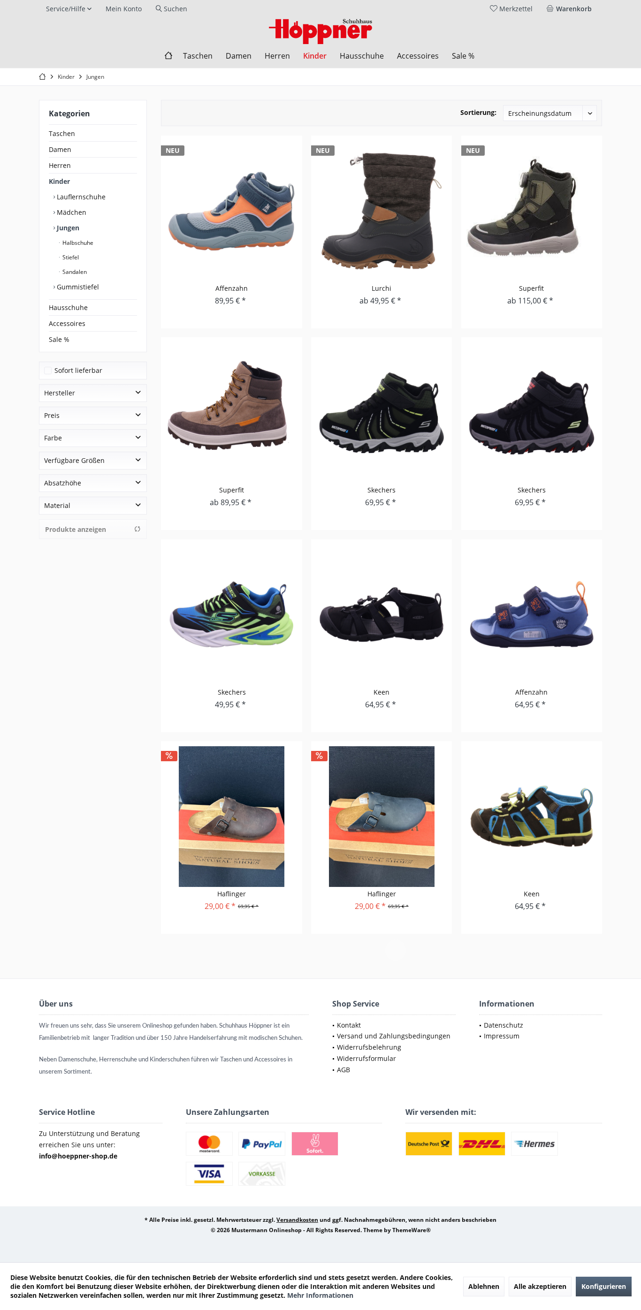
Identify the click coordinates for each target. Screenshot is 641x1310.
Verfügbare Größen (74, 460)
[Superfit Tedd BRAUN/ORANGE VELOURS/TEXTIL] (231, 412)
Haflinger (231, 893)
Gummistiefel (77, 286)
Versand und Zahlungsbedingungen (393, 1035)
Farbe (53, 437)
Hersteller (59, 392)
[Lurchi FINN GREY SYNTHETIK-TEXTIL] (381, 211)
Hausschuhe (68, 307)
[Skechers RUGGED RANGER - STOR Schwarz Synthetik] (381, 412)
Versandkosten (297, 1220)
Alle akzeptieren (540, 1286)
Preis (52, 415)
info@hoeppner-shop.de (78, 1155)
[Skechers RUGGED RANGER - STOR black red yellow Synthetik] (531, 412)
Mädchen (70, 212)
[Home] (168, 56)
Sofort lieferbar (78, 370)
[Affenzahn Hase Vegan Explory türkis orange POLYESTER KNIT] (231, 211)
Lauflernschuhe (80, 196)
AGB (343, 1069)
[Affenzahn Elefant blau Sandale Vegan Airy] (531, 615)
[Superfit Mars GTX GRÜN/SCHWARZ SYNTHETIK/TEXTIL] (531, 211)
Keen (381, 692)
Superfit (531, 288)
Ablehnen (483, 1286)
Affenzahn (231, 288)
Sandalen (74, 272)
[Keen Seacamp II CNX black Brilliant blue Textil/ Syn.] (531, 816)
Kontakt (349, 1025)
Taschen (62, 133)
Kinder (59, 181)
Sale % (59, 339)
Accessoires (67, 323)
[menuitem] (571, 9)
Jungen (67, 227)
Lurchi (381, 288)
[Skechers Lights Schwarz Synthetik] (231, 615)
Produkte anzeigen (75, 529)
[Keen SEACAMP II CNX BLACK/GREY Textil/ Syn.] (381, 615)
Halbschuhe (77, 243)
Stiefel (70, 257)
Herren (60, 165)
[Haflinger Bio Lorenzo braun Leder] (231, 816)
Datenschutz (503, 1025)
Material (57, 505)
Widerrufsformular (366, 1058)
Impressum (501, 1035)
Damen (60, 149)
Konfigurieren (603, 1286)
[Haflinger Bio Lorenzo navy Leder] (381, 816)
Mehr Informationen (320, 1295)
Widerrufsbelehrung (369, 1047)
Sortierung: (478, 112)
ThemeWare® (411, 1230)
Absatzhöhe (62, 482)
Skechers (381, 489)
